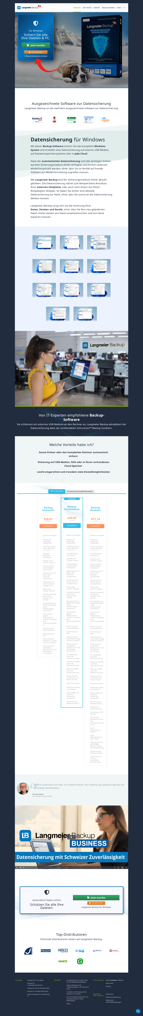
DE (125, 8)
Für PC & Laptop (56, 491)
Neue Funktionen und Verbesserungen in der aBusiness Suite (78, 987)
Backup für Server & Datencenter (38, 988)
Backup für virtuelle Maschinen (37, 991)
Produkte (77, 8)
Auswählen (48, 526)
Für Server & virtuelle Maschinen (79, 491)
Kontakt (97, 8)
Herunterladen (36, 52)
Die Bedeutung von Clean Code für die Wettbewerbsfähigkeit (77, 981)
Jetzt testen (87, 8)
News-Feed (109, 983)
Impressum (110, 994)
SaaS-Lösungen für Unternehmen (38, 994)
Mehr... (69, 1004)
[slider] (67, 867)
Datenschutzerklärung (113, 997)
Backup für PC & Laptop (35, 980)
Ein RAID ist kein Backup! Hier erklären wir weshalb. (77, 993)
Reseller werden (108, 8)
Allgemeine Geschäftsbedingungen (113, 1001)
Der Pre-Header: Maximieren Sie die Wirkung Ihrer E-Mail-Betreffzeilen (77, 999)
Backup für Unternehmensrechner (35, 984)
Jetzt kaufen (37, 45)
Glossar (108, 986)
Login (118, 8)
